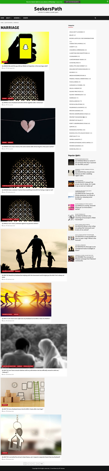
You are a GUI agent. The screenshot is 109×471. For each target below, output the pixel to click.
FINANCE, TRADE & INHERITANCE (78, 78)
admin (4, 68)
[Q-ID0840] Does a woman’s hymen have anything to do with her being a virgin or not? (27, 190)
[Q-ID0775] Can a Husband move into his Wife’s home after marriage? (22, 409)
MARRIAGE (5, 62)
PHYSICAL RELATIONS (28, 366)
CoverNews (53, 468)
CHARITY (72, 46)
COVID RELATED (74, 62)
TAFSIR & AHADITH (74, 139)
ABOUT (8, 18)
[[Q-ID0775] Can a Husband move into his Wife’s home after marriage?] (22, 392)
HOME (2, 18)
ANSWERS (16, 18)
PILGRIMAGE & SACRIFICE (76, 107)
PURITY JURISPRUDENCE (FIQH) (78, 123)
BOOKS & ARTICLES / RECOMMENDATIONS (81, 38)
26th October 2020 (11, 225)
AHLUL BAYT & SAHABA (76, 32)
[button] (95, 18)
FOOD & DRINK (73, 82)
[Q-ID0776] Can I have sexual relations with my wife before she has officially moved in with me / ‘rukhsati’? (30, 371)
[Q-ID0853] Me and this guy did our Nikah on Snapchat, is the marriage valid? (25, 66)
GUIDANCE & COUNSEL (7, 219)
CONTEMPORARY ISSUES (76, 59)
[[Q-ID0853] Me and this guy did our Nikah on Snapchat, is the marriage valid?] (25, 48)
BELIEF (71, 35)
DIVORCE (4, 98)
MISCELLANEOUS (74, 101)
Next (42, 464)
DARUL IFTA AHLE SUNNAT (77, 66)
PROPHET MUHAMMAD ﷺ (77, 117)
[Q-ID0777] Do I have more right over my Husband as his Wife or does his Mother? (26, 319)
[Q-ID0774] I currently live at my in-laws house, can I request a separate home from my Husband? (31, 457)
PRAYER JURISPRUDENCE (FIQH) (78, 114)
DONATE (25, 18)
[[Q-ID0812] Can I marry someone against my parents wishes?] (20, 208)
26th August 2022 (11, 68)
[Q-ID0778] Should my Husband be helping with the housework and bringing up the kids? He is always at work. (33, 276)
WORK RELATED (74, 149)
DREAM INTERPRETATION (76, 75)
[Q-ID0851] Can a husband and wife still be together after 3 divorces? (22, 103)
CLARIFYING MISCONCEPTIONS (9, 186)
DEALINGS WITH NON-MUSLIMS (78, 69)
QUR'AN (71, 126)
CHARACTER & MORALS (76, 43)
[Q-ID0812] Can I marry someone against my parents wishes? (20, 223)
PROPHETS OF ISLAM (75, 120)
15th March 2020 (11, 279)
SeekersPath (48, 9)
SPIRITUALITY (73, 136)
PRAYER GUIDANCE (75, 110)
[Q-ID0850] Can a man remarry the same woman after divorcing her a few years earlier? (28, 147)
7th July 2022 (10, 105)
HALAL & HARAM (74, 88)
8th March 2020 (11, 374)
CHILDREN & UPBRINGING (8, 271)
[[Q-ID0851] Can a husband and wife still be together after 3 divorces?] (22, 86)
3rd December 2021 (11, 192)
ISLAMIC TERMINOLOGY (76, 94)
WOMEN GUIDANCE (28, 186)
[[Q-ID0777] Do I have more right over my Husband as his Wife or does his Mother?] (26, 300)
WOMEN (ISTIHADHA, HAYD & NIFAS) (79, 142)
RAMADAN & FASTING (75, 130)
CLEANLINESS (73, 56)
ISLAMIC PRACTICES (75, 91)
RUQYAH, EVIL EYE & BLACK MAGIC (79, 133)
